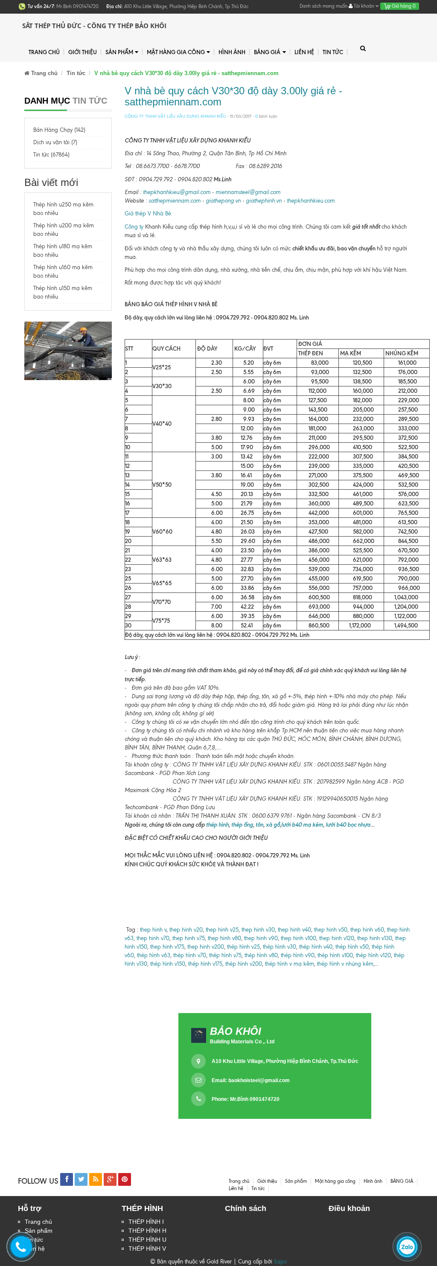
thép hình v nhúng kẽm (345, 964)
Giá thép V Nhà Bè (148, 213)
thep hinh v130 (374, 938)
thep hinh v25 (222, 929)
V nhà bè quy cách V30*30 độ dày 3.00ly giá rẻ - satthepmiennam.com (233, 96)
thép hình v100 (335, 955)
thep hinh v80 (224, 938)
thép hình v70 (189, 955)
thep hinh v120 (336, 938)
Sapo (280, 1261)
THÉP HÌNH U (147, 1239)
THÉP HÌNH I (146, 1221)
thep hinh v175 (167, 947)
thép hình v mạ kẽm (289, 964)
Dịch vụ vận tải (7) (55, 142)
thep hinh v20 (186, 929)
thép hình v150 (167, 964)
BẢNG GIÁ (267, 52)
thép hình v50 (352, 947)
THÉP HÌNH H (147, 1230)
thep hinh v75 (188, 938)
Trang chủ (38, 1221)
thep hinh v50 (330, 929)
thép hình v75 (225, 955)
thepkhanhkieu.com (311, 200)
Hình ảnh (231, 52)
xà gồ (273, 824)
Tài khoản (364, 6)
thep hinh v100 (298, 938)
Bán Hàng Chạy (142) (59, 130)
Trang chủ (44, 52)
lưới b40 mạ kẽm (302, 824)
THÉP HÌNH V (147, 1248)
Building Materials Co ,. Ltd (242, 1042)
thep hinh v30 (258, 929)
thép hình (217, 824)
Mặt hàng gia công (176, 52)
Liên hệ (304, 52)
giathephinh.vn (264, 200)
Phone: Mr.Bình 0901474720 (246, 1099)
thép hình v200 (243, 964)
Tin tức (333, 52)
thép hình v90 (298, 955)
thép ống (241, 824)
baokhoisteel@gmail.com (259, 1080)
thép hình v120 (372, 955)
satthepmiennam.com (175, 200)
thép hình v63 (153, 955)
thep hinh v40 (294, 929)
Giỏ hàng (403, 6)
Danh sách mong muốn (323, 6)
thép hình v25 (243, 947)
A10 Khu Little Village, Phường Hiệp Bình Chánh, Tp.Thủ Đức (285, 1061)
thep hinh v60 (367, 929)
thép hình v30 (279, 947)
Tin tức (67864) (51, 154)
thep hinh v (153, 929)
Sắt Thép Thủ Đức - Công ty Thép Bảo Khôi (94, 25)
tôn (259, 824)
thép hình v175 (205, 964)
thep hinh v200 (205, 947)
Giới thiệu (82, 52)
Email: (251, 1080)
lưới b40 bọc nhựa (348, 824)
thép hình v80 (261, 955)
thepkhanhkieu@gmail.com (176, 192)
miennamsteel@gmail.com (248, 192)
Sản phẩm (119, 52)
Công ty (134, 227)
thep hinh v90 (261, 938)
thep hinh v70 (153, 938)
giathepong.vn (223, 200)
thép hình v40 (315, 947)
